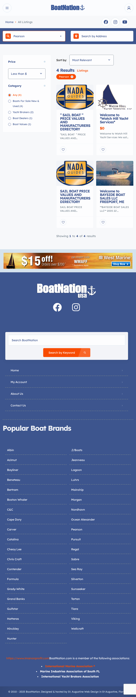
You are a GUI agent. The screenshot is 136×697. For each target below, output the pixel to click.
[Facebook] (106, 22)
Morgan (76, 499)
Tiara (74, 609)
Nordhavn (78, 509)
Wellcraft (77, 628)
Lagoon (76, 470)
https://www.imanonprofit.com (27, 658)
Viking (75, 618)
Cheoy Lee (14, 549)
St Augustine (109, 691)
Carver (11, 529)
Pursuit (76, 539)
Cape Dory (14, 519)
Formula (13, 579)
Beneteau (13, 480)
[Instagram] (115, 22)
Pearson (76, 529)
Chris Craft (14, 559)
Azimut (12, 460)
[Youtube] (124, 22)
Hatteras (13, 618)
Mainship (77, 489)
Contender (14, 569)
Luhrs (75, 480)
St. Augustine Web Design (83, 691)
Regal (75, 549)
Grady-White (15, 589)
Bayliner (12, 470)
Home (9, 22)
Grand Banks (16, 599)
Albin (10, 450)
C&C (10, 509)
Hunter (11, 638)
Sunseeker (78, 589)
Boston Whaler (17, 499)
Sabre (75, 559)
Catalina (13, 539)
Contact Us (18, 405)
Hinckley (13, 628)
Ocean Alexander (83, 519)
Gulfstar (12, 609)
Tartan (75, 599)
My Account (19, 382)
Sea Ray (76, 569)
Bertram (12, 489)
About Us (17, 393)
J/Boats (76, 450)
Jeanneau (78, 460)
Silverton (77, 579)
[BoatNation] (68, 8)
